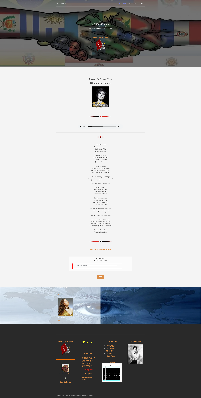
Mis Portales (63, 3)
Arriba (101, 276)
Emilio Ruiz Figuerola (87, 395)
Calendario (112, 362)
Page (141, 3)
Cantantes (132, 3)
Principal (122, 3)
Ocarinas (61, 295)
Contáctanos (65, 382)
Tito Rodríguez (135, 341)
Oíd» (59, 320)
